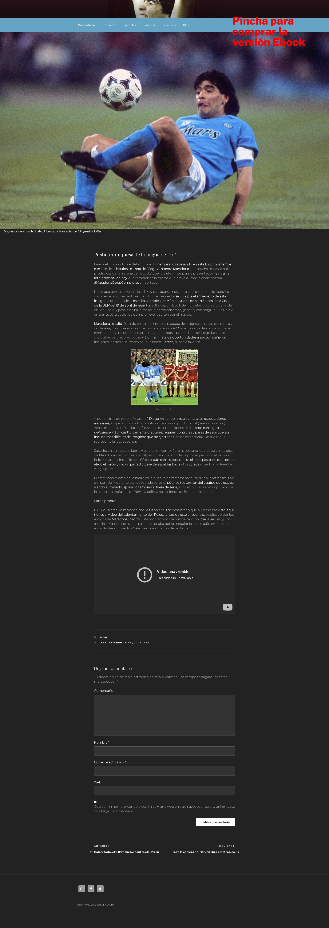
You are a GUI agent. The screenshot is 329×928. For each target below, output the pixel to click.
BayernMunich (120, 642)
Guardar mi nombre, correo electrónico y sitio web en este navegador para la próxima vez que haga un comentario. (164, 809)
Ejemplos (130, 25)
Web (97, 782)
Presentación (87, 25)
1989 (103, 642)
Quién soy (169, 25)
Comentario (103, 691)
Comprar (149, 25)
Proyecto (110, 25)
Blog (186, 25)
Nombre (101, 742)
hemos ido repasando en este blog (185, 264)
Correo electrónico (110, 762)
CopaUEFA (141, 642)
